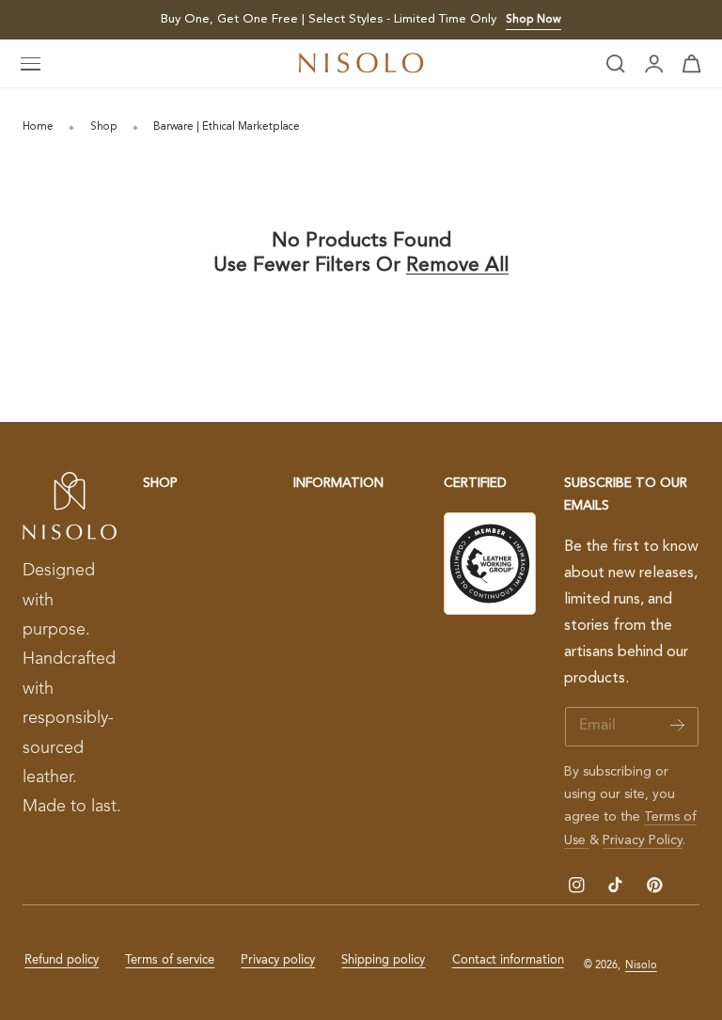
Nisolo (641, 965)
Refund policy (61, 960)
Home (38, 127)
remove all (457, 265)
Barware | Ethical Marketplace (226, 127)
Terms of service (169, 960)
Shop (104, 127)
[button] (31, 64)
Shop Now (533, 19)
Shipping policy (383, 960)
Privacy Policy (643, 840)
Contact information (508, 960)
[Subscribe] (677, 725)
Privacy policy (278, 960)
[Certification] (490, 564)
